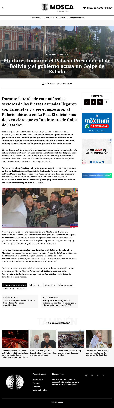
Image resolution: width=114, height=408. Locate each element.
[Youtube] (103, 375)
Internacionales (57, 54)
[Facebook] (93, 102)
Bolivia (32, 285)
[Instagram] (86, 375)
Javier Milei (8, 288)
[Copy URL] (87, 102)
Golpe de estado (66, 285)
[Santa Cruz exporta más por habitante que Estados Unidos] (71, 339)
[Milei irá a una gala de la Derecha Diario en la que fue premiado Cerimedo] (43, 339)
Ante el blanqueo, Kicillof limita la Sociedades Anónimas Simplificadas (19, 302)
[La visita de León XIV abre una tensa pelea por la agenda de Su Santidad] (99, 339)
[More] (106, 102)
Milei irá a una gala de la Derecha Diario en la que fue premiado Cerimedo (43, 353)
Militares (21, 288)
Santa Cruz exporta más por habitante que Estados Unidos (70, 353)
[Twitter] (100, 102)
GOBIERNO (50, 285)
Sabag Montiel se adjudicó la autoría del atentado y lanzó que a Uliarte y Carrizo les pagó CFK (59, 302)
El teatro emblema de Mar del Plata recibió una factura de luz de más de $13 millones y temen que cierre (15, 354)
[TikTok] (92, 375)
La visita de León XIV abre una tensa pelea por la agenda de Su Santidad (97, 353)
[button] (3, 7)
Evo (40, 285)
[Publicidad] (97, 123)
